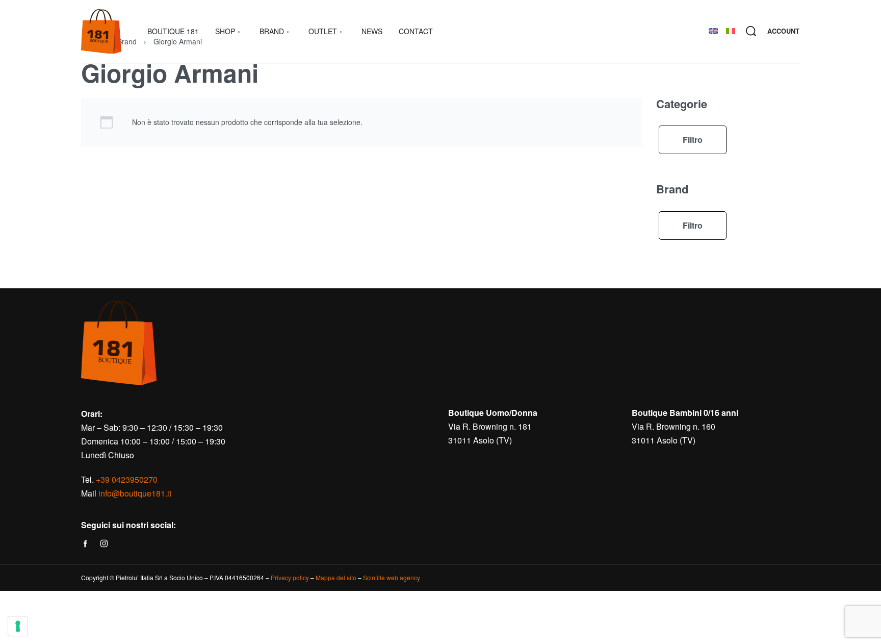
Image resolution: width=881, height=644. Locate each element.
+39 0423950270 (127, 479)
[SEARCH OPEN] (751, 31)
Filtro (693, 139)
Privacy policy (290, 577)
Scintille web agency (391, 577)
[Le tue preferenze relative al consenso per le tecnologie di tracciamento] (18, 626)
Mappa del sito (336, 577)
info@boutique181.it (134, 493)
